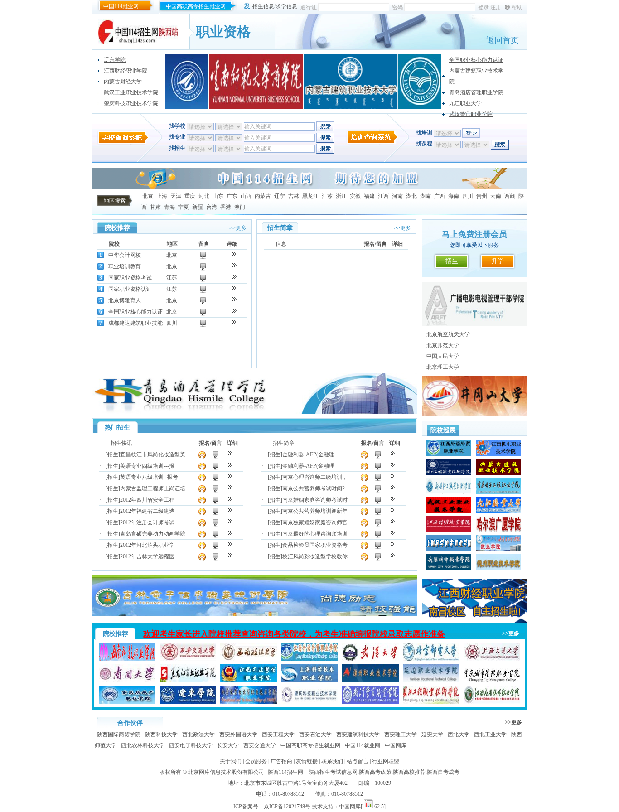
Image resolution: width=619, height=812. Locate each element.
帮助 (517, 7)
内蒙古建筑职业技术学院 (476, 76)
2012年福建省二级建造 (147, 511)
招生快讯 (121, 443)
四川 (467, 196)
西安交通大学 (259, 745)
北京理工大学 (442, 367)
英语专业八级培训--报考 (149, 477)
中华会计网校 (124, 255)
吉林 (293, 196)
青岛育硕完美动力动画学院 (152, 534)
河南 (397, 196)
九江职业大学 (465, 103)
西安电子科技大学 (191, 745)
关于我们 (231, 761)
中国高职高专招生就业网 (196, 6)
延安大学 (432, 734)
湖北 (411, 196)
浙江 (341, 196)
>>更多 (238, 228)
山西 (246, 196)
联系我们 (332, 761)
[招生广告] (309, 187)
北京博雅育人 (124, 300)
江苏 (327, 196)
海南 (453, 196)
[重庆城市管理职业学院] (492, 680)
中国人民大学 (442, 356)
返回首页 (502, 40)
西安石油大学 (315, 734)
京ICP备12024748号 (287, 806)
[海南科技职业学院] (127, 659)
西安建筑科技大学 (358, 734)
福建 (369, 196)
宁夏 (183, 207)
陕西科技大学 (161, 734)
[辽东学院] (188, 702)
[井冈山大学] (419, 81)
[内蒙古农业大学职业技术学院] (248, 702)
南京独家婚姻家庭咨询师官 (315, 522)
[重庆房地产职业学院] (127, 702)
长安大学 (228, 745)
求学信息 (286, 6)
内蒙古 (263, 196)
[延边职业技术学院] (431, 680)
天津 (175, 196)
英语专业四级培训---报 (147, 466)
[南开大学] (127, 680)
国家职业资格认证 (130, 289)
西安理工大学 (400, 734)
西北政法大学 (198, 734)
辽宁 (279, 196)
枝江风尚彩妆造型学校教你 (315, 556)
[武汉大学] (370, 659)
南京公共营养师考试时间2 (313, 488)
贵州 (481, 196)
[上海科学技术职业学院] (309, 680)
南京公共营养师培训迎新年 (315, 511)
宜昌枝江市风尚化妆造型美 (152, 454)
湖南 (425, 196)
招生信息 (263, 6)
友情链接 (307, 761)
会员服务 (256, 761)
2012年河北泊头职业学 (147, 545)
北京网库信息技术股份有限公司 (226, 772)
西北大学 (458, 734)
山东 (218, 196)
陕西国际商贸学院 (118, 734)
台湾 (211, 207)
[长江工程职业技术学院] (431, 702)
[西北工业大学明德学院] (186, 81)
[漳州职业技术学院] (370, 680)
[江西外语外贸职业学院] (309, 659)
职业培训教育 (124, 266)
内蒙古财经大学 (123, 81)
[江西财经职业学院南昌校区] (474, 621)
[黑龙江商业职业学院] (188, 680)
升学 (497, 261)
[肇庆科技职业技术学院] (309, 702)
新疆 (197, 207)
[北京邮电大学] (431, 659)
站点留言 (357, 761)
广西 (439, 196)
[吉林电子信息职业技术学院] (254, 614)
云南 (495, 196)
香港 (225, 207)
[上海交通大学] (492, 659)
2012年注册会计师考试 (147, 522)
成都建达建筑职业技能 (135, 323)
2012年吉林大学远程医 (147, 556)
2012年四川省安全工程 (147, 500)
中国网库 (395, 745)
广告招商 (281, 761)
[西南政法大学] (248, 659)
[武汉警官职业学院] (370, 702)
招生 (451, 261)
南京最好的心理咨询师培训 (315, 534)
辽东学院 (115, 60)
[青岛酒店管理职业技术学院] (254, 412)
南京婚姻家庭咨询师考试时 (315, 500)
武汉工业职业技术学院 (131, 92)
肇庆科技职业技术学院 (131, 103)
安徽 (355, 196)
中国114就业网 (121, 6)
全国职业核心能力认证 (476, 60)
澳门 (239, 207)
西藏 (509, 196)
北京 (147, 196)
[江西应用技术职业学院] (492, 702)
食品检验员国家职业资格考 (315, 545)
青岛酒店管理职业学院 (476, 92)
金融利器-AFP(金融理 (308, 454)
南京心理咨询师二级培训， (315, 477)
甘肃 (155, 207)
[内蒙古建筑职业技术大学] (351, 81)
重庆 (189, 196)
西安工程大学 (278, 734)
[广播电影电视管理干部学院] (474, 324)
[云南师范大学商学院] (256, 81)
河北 (203, 196)
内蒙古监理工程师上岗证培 (152, 488)
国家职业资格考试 (130, 278)
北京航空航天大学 (448, 334)
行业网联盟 (385, 761)
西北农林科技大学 (142, 745)
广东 (232, 196)
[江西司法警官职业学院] (248, 680)
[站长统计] (368, 806)
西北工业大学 (490, 734)
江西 (383, 196)
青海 (169, 207)
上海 (161, 196)
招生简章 (284, 443)
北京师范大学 (442, 345)
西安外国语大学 (238, 734)
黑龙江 (310, 196)
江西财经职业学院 (125, 71)
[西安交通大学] (188, 659)
